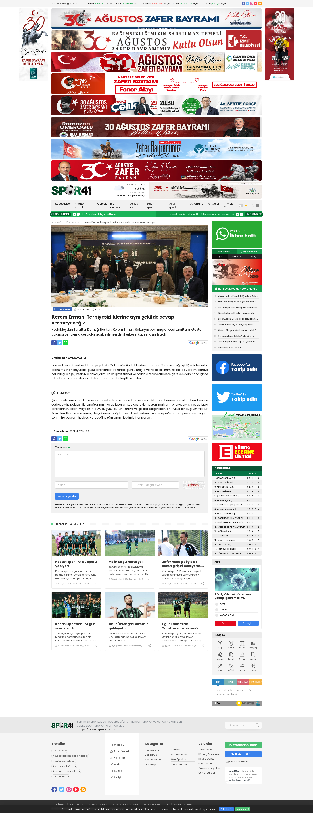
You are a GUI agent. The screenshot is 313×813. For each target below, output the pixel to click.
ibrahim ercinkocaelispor (66, 771)
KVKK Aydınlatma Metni (125, 804)
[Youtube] (255, 3)
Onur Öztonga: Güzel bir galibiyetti (128, 626)
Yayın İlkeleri (58, 804)
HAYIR (223, 609)
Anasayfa (56, 222)
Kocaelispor (63, 203)
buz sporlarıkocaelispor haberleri (70, 755)
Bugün (220, 256)
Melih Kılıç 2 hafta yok (126, 562)
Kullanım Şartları (98, 804)
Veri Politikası (77, 804)
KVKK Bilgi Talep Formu (156, 804)
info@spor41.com (239, 761)
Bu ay (253, 256)
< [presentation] (74, 214)
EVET (222, 604)
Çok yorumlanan (249, 251)
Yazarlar (199, 203)
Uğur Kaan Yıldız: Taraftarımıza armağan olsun (182, 626)
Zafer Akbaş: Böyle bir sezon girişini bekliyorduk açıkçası (182, 564)
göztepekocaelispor (64, 760)
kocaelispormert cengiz (215, 214)
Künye (117, 771)
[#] (62, 725)
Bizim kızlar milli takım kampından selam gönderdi (236, 313)
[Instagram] (251, 3)
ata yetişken (60, 750)
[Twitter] (247, 3)
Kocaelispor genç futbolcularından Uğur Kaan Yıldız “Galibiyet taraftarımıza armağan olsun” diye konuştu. (182, 639)
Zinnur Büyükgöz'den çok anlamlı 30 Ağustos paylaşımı (238, 302)
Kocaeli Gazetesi (183, 804)
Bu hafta (236, 256)
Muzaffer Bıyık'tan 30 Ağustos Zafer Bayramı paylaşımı (237, 296)
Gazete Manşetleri (209, 768)
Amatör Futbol (80, 205)
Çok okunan (224, 251)
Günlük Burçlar (206, 772)
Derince (175, 749)
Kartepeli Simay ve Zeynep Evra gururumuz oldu (235, 325)
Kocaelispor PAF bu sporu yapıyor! (76, 564)
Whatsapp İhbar (245, 745)
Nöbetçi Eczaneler (209, 754)
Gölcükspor (151, 764)
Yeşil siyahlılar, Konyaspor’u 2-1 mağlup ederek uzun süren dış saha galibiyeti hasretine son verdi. (75, 637)
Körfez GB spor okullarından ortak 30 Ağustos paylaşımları (238, 331)
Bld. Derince (115, 205)
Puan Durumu (206, 763)
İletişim (118, 777)
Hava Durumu (206, 759)
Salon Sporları (152, 205)
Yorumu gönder (67, 496)
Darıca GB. (133, 205)
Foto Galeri (121, 751)
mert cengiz (177, 214)
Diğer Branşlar (179, 764)
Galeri (216, 203)
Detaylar (225, 809)
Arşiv (116, 764)
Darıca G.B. (151, 755)
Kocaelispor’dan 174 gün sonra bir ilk (75, 626)
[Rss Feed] (260, 3)
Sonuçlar (248, 623)
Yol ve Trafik (205, 749)
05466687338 (245, 754)
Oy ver (225, 623)
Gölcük (102, 203)
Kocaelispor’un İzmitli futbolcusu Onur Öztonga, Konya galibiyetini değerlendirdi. (128, 637)
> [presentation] (78, 214)
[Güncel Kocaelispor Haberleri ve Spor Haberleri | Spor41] (71, 190)
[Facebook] (243, 3)
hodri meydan (61, 776)
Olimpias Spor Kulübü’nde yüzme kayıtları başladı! (236, 336)
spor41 (193, 214)
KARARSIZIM (227, 615)
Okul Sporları (174, 205)
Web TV (230, 205)
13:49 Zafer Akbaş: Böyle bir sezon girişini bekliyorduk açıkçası (121, 214)
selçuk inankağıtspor (64, 766)
